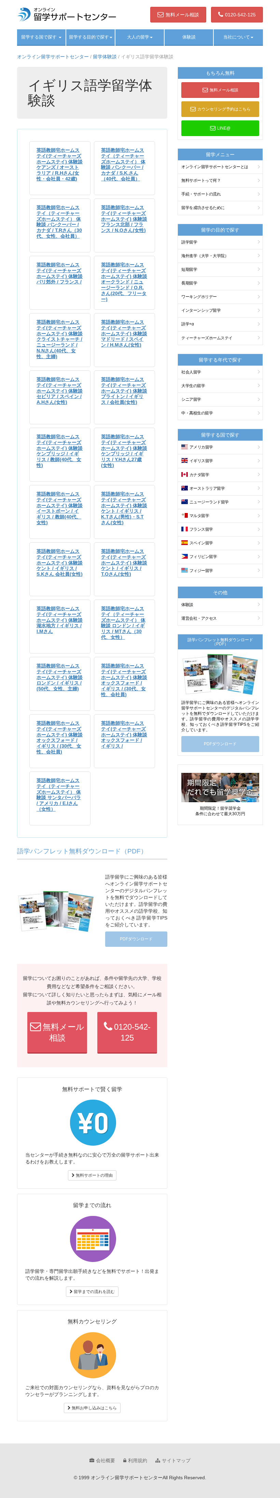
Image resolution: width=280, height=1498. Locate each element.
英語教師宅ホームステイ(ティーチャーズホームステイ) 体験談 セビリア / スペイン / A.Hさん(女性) (60, 391)
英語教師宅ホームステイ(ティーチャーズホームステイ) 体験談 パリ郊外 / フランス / (60, 273)
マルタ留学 (199, 515)
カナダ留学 (199, 474)
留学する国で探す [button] (39, 37)
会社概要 (105, 1460)
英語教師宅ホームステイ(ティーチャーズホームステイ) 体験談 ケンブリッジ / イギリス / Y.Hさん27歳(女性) (124, 451)
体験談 (189, 37)
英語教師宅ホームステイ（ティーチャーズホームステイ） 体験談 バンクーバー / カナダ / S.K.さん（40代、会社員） (123, 164)
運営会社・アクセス (199, 618)
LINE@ (223, 128)
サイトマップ (176, 1460)
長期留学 (189, 283)
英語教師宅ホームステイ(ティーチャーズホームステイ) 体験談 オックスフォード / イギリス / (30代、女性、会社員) (124, 680)
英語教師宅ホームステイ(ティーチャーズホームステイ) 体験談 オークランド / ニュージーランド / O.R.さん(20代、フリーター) (124, 282)
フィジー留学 (201, 570)
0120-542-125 (240, 14)
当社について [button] (236, 37)
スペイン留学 (201, 543)
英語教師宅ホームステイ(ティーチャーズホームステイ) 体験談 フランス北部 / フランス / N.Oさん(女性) (124, 219)
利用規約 (137, 1460)
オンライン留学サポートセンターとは (214, 166)
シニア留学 (191, 399)
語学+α (187, 324)
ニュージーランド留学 (209, 502)
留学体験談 (105, 56)
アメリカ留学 (201, 447)
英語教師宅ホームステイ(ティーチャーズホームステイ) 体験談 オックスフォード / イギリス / (124, 734)
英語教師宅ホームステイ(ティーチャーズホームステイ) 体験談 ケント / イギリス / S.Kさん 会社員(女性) (60, 562)
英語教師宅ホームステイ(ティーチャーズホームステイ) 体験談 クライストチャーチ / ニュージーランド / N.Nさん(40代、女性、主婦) (60, 339)
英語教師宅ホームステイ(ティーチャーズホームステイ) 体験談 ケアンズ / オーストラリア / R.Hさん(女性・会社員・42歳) (60, 164)
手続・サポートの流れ (201, 194)
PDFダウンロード (136, 939)
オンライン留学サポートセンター (53, 56)
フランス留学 (201, 529)
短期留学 (189, 269)
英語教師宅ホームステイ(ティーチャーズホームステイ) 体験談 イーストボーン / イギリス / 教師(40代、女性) (60, 508)
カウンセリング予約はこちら (224, 109)
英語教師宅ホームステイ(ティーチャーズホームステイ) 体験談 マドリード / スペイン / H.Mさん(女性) (124, 333)
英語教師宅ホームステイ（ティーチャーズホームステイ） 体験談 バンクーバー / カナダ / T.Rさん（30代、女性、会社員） (59, 222)
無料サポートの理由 (94, 1175)
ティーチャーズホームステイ (207, 338)
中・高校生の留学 (197, 413)
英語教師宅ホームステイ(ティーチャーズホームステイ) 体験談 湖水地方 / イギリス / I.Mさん (60, 620)
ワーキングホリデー (199, 296)
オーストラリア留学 (207, 488)
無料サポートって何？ (201, 180)
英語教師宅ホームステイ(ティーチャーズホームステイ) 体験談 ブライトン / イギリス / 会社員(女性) (124, 391)
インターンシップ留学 (201, 310)
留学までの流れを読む (94, 1291)
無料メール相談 (182, 14)
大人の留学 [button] (138, 37)
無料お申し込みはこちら (94, 1408)
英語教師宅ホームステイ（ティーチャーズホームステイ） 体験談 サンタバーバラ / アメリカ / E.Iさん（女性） (59, 795)
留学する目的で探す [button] (89, 37)
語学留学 (189, 242)
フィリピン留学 (203, 556)
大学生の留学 (193, 385)
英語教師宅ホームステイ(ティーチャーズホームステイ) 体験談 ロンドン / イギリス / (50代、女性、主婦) (60, 677)
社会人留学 (191, 372)
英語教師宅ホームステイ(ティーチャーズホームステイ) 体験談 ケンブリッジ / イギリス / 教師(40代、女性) (60, 451)
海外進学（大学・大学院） (204, 255)
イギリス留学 (201, 460)
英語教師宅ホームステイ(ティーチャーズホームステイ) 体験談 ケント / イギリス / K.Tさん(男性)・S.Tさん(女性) (124, 508)
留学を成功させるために (203, 207)
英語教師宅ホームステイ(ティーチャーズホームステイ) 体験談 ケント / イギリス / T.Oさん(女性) (124, 562)
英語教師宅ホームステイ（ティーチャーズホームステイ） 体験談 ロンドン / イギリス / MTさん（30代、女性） (123, 623)
